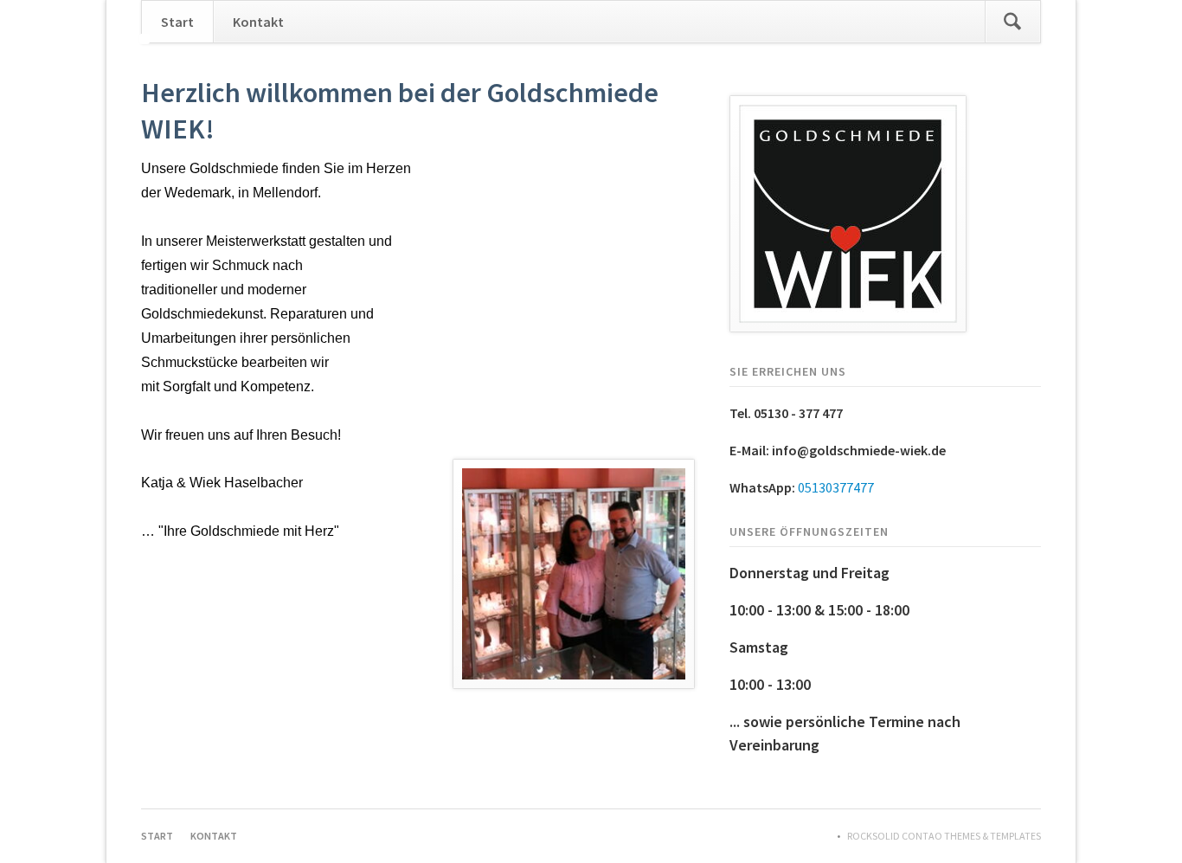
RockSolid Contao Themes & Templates (944, 835)
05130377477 (836, 487)
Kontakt (258, 21)
